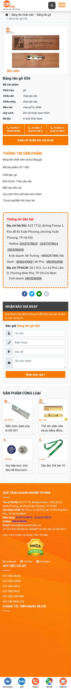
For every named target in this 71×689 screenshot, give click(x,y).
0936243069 (24, 261)
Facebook (10, 561)
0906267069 (50, 255)
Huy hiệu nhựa (12, 576)
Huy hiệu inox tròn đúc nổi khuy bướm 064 (17, 467)
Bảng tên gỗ (44, 14)
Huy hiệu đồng (12, 581)
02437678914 (49, 243)
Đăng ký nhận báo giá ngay (35, 140)
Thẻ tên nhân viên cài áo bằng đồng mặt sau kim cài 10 (52, 428)
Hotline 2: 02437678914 (35, 129)
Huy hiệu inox (11, 591)
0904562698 (54, 261)
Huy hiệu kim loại (13, 601)
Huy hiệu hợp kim (13, 596)
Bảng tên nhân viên (23, 14)
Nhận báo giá (35, 374)
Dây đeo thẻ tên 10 (53, 465)
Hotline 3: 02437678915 (57, 129)
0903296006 (15, 249)
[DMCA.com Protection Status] (35, 548)
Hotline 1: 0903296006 (13, 129)
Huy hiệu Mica (11, 586)
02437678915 (29, 243)
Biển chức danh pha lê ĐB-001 (17, 428)
